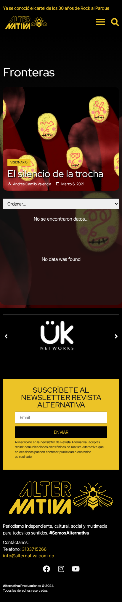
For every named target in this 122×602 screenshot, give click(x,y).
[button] (6, 336)
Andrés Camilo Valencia (32, 184)
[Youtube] (75, 568)
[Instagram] (61, 568)
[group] (61, 8)
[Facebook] (46, 568)
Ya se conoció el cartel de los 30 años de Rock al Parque (56, 8)
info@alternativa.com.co (28, 555)
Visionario (19, 162)
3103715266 (34, 549)
